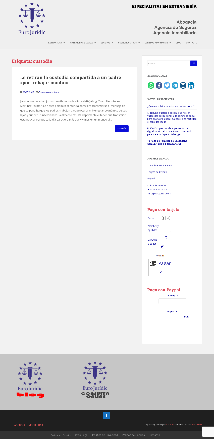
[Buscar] (193, 63)
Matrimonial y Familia (81, 43)
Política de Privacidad (105, 435)
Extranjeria (55, 43)
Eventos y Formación (156, 43)
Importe (172, 311)
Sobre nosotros (127, 43)
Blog (178, 43)
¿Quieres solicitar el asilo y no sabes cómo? (170, 106)
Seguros (105, 43)
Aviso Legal (81, 435)
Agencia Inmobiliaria (28, 425)
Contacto (191, 43)
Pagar (164, 263)
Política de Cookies (61, 435)
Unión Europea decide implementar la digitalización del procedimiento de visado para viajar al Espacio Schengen (169, 131)
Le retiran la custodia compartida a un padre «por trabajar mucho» (70, 80)
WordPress (197, 424)
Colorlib (170, 424)
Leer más (122, 128)
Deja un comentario (49, 92)
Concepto (172, 295)
